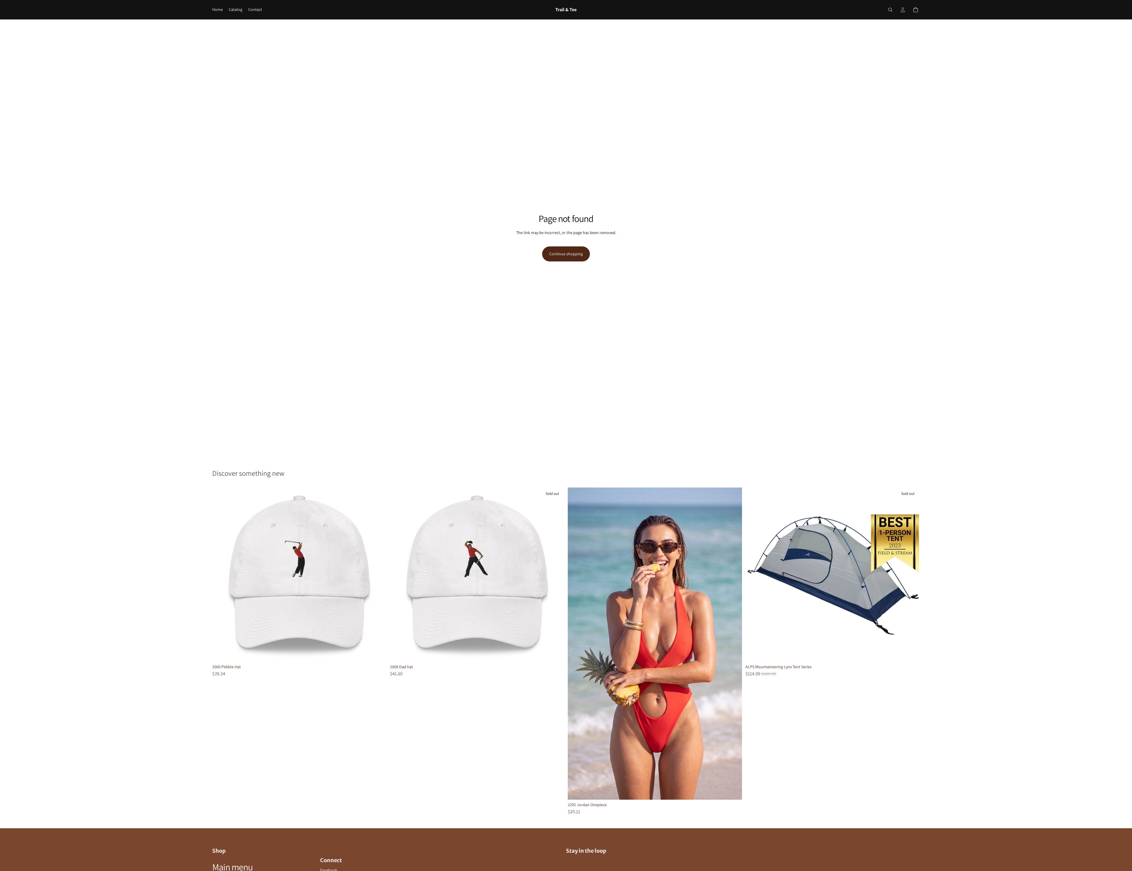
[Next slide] (733, 643)
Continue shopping (566, 253)
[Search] (890, 9)
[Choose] (377, 652)
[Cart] (915, 9)
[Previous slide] (576, 643)
